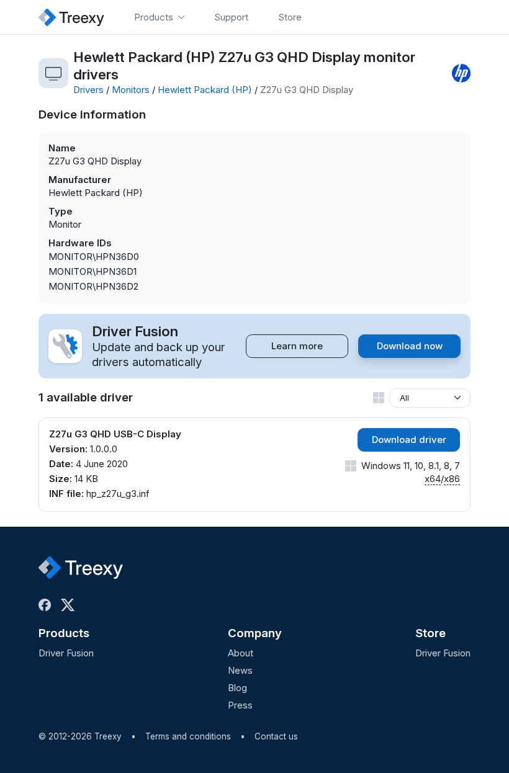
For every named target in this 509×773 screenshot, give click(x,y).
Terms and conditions (188, 736)
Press (240, 705)
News (240, 670)
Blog (237, 688)
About (240, 653)
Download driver (409, 439)
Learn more (297, 346)
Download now (410, 346)
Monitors (131, 90)
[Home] (71, 17)
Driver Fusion (66, 653)
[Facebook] (47, 605)
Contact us (276, 736)
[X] (70, 605)
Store (430, 633)
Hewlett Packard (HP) (205, 90)
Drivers (88, 90)
